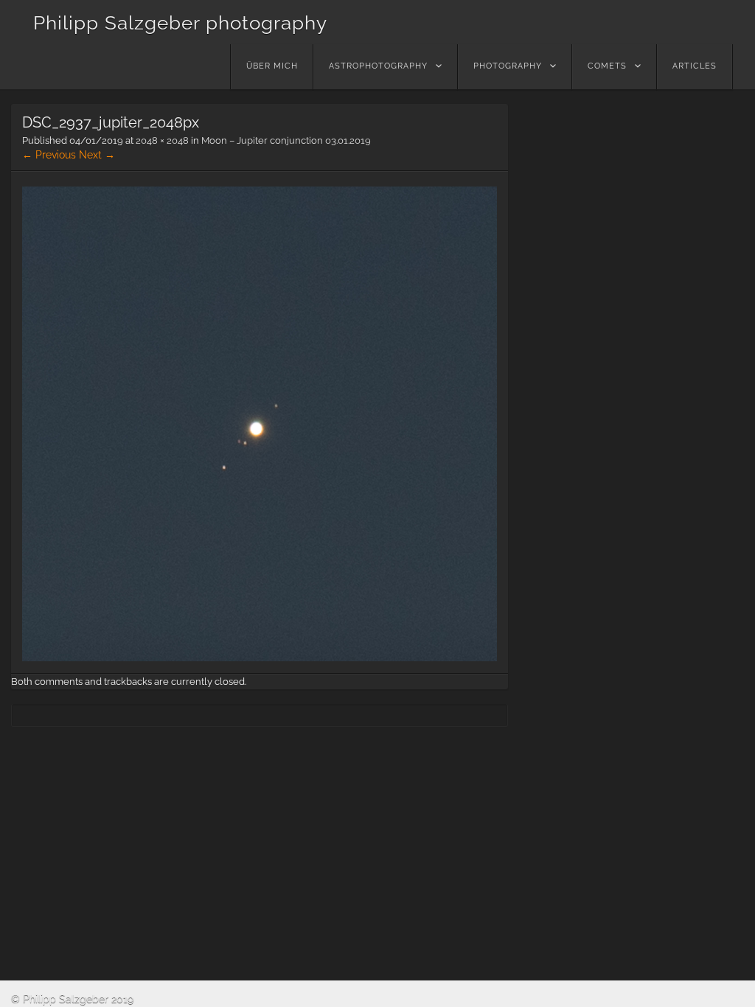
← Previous (49, 155)
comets (607, 66)
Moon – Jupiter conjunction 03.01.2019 (286, 140)
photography (507, 66)
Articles (694, 66)
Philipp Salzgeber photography (180, 23)
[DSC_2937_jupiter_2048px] (259, 657)
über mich (272, 66)
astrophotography (378, 66)
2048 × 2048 (162, 140)
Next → (97, 155)
